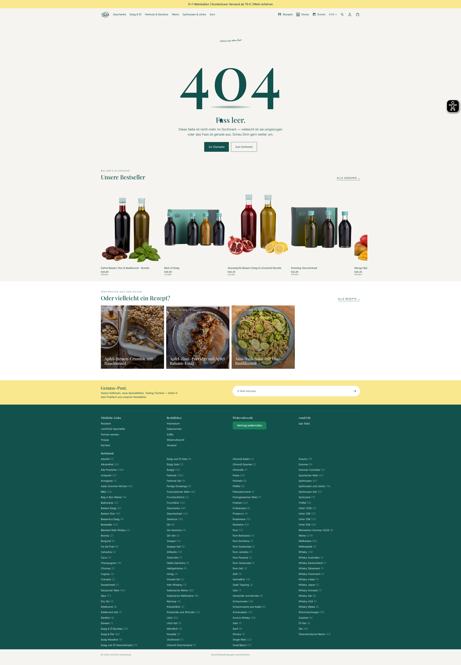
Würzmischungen (311, 612)
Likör (172, 617)
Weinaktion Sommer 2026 (316, 530)
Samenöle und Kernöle (248, 595)
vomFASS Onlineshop (120, 654)
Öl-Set (304, 623)
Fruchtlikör (176, 502)
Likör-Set (174, 623)
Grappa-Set (176, 546)
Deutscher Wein (113, 590)
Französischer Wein (181, 491)
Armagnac (109, 480)
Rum (238, 530)
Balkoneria (109, 502)
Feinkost (175, 475)
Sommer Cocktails (312, 469)
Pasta (239, 475)
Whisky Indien (309, 579)
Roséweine (241, 519)
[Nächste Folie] (356, 233)
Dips (106, 595)
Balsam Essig (111, 508)
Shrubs (239, 634)
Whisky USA (308, 601)
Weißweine (308, 540)
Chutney (108, 568)
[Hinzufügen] (156, 260)
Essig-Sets (175, 464)
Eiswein (107, 623)
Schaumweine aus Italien (249, 606)
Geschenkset (177, 513)
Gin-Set (173, 535)
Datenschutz (174, 428)
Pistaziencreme (243, 491)
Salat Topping (243, 584)
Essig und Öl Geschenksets (119, 645)
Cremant (108, 579)
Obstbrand (175, 639)
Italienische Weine (180, 590)
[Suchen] (342, 14)
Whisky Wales (309, 606)
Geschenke (176, 508)
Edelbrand (109, 606)
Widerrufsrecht (175, 439)
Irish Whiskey (176, 584)
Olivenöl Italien (243, 458)
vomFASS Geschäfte (113, 428)
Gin (171, 524)
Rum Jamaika (242, 551)
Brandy (107, 535)
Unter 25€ (307, 513)
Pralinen (240, 502)
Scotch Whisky (244, 617)
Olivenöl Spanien (244, 464)
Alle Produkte (112, 469)
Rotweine (241, 524)
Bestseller (109, 524)
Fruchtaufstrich (178, 497)
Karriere (105, 445)
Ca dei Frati (109, 546)
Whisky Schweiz (310, 590)
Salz (237, 590)
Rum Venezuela (243, 562)
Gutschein (174, 557)
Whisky (306, 551)
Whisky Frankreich (311, 573)
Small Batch (242, 645)
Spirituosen (308, 480)
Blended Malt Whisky (115, 530)
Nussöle (173, 634)
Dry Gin (107, 601)
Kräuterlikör (175, 606)
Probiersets (241, 508)
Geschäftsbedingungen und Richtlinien (230, 654)
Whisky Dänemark (311, 568)
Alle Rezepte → (349, 298)
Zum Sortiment (244, 146)
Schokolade (242, 612)
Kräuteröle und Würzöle (183, 612)
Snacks (305, 458)
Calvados (108, 551)
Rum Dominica (243, 540)
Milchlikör (174, 628)
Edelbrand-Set (111, 612)
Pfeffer (239, 486)
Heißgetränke (177, 568)
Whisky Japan (309, 584)
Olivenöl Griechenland (181, 645)
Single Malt (242, 639)
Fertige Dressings (179, 486)
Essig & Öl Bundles (114, 628)
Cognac (107, 573)
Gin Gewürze (176, 530)
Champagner (111, 562)
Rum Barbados (243, 535)
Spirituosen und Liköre (314, 486)
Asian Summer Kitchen (117, 486)
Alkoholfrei (110, 464)
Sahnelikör (241, 579)
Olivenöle (240, 469)
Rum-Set (240, 568)
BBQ (106, 491)
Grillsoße (174, 551)
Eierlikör (107, 617)
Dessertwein (110, 584)
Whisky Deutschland (312, 562)
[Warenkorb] (358, 14)
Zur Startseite (217, 146)
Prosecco (240, 513)
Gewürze (175, 519)
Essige (173, 469)
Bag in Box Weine (114, 497)
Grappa (174, 540)
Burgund (108, 540)
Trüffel (305, 502)
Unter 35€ (307, 519)
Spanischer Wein (311, 475)
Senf (237, 628)
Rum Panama (242, 557)
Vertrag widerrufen (249, 425)
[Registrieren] (355, 391)
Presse (105, 439)
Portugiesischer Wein (247, 497)
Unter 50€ (307, 524)
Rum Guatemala (244, 546)
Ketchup (174, 601)
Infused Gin (175, 579)
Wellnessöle (307, 546)
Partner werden (110, 434)
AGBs (170, 434)
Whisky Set (307, 595)
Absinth (107, 458)
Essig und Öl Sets (179, 458)
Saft (237, 573)
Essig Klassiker (111, 639)
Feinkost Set (176, 480)
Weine (306, 535)
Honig (172, 573)
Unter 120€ (307, 508)
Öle (303, 628)
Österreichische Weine (315, 634)
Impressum (173, 423)
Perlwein (240, 480)
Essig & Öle (110, 634)
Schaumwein (243, 601)
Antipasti (109, 475)
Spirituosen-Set (310, 491)
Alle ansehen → (348, 177)
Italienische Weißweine (183, 595)
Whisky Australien (311, 557)
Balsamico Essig (112, 519)
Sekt (237, 623)
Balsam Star (110, 513)
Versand (171, 445)
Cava (106, 557)
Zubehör (306, 617)
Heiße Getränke (178, 562)
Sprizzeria (307, 497)
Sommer (305, 464)
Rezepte (106, 423)
